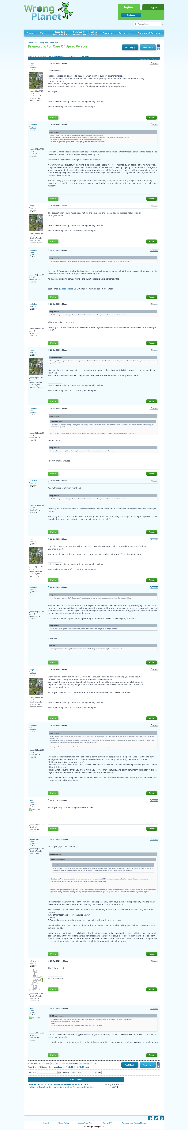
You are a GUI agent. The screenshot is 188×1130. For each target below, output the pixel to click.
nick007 (112, 1087)
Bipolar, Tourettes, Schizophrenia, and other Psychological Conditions (63, 1087)
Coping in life (44, 42)
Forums (30, 33)
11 (75, 56)
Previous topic (144, 59)
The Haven (54, 42)
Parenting (108, 33)
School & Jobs (94, 33)
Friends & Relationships (60, 33)
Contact (46, 1123)
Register (129, 7)
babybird (32, 961)
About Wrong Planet (86, 1123)
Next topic (156, 59)
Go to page (53, 56)
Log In (153, 7)
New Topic (148, 47)
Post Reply (130, 47)
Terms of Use (108, 1123)
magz (31, 63)
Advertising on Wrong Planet (134, 1123)
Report (151, 118)
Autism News (125, 33)
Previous (61, 56)
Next (87, 56)
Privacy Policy (63, 1123)
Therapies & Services (149, 33)
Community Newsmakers (79, 33)
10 (72, 56)
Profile (53, 118)
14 (83, 56)
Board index (32, 42)
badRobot (33, 124)
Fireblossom (34, 839)
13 (80, 56)
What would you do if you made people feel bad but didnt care (58, 1084)
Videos (43, 33)
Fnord (31, 800)
